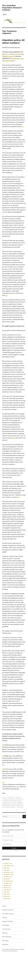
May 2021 (7, 868)
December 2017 (8, 881)
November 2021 (8, 865)
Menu (4, 14)
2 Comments (20, 807)
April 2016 (7, 898)
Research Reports (7, 910)
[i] (22, 126)
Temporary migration (10, 807)
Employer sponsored (7, 803)
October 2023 (8, 863)
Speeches (5, 944)
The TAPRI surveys (8, 913)
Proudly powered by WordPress (10, 951)
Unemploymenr (6, 802)
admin (4, 797)
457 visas (18, 797)
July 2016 (6, 892)
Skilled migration (6, 805)
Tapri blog (5, 940)
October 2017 (8, 883)
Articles (4, 917)
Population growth (16, 800)
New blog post (6, 936)
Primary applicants (18, 803)
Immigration (5, 800)
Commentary (6, 929)
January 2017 (8, 890)
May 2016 (7, 896)
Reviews (4, 933)
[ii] (6, 295)
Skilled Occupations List (17, 805)
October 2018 (8, 876)
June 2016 (7, 894)
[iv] (18, 497)
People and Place (7, 921)
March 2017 (7, 887)
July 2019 (6, 870)
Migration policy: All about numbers (13, 41)
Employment (11, 799)
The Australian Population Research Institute (12, 7)
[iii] (14, 438)
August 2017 (7, 885)
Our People (5, 925)
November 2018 (8, 874)
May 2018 (7, 879)
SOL (3, 807)
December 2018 (8, 872)
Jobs (10, 800)
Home (4, 906)
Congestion (5, 799)
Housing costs (19, 799)
